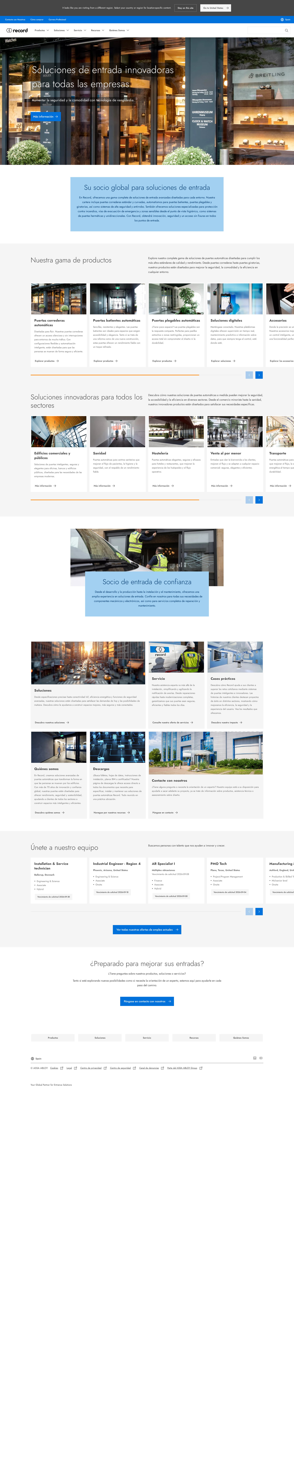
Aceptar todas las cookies (197, 169)
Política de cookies (171, 159)
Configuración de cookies (97, 167)
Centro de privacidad (191, 159)
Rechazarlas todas (163, 169)
